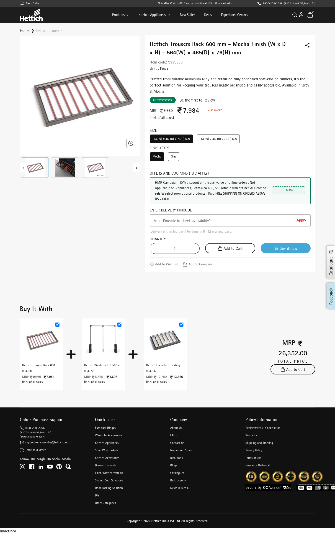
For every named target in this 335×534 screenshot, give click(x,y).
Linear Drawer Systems (109, 473)
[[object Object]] (23, 167)
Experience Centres (234, 15)
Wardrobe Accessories (108, 435)
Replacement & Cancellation (263, 428)
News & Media (179, 488)
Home (24, 30)
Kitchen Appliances (152, 15)
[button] (35, 167)
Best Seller (187, 15)
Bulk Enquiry (178, 480)
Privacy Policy (253, 450)
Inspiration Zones (181, 450)
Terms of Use (253, 458)
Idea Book (176, 458)
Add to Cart (233, 248)
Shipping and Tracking (259, 443)
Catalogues (177, 473)
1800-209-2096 (273, 3)
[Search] (294, 14)
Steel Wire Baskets (106, 450)
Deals (208, 15)
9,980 (168, 110)
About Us (176, 428)
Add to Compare (200, 264)
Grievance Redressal (257, 465)
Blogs (173, 465)
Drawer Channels (105, 465)
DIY (97, 495)
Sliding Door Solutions (109, 480)
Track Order (32, 3)
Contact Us (177, 443)
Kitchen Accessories (107, 458)
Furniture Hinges (105, 428)
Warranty (251, 435)
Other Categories (105, 503)
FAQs (173, 435)
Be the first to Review (197, 100)
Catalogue (331, 266)
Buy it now (288, 248)
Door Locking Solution (109, 488)
